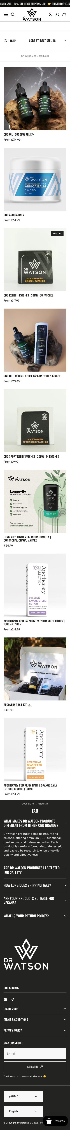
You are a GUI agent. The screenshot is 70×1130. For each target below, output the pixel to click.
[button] (50, 14)
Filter (13, 40)
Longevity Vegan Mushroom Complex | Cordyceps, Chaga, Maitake (27, 538)
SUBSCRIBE (33, 1067)
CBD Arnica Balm (14, 215)
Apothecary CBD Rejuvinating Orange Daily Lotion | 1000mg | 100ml (30, 787)
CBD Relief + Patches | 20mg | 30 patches (28, 295)
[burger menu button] (6, 14)
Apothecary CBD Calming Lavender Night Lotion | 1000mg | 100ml (34, 622)
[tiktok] (13, 999)
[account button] (57, 14)
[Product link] (35, 104)
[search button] (13, 14)
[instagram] (5, 999)
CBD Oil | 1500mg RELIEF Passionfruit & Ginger (32, 376)
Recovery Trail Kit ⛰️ (17, 704)
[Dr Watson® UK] (32, 14)
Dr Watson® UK (25, 1123)
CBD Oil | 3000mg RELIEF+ (19, 134)
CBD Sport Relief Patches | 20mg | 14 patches (31, 456)
